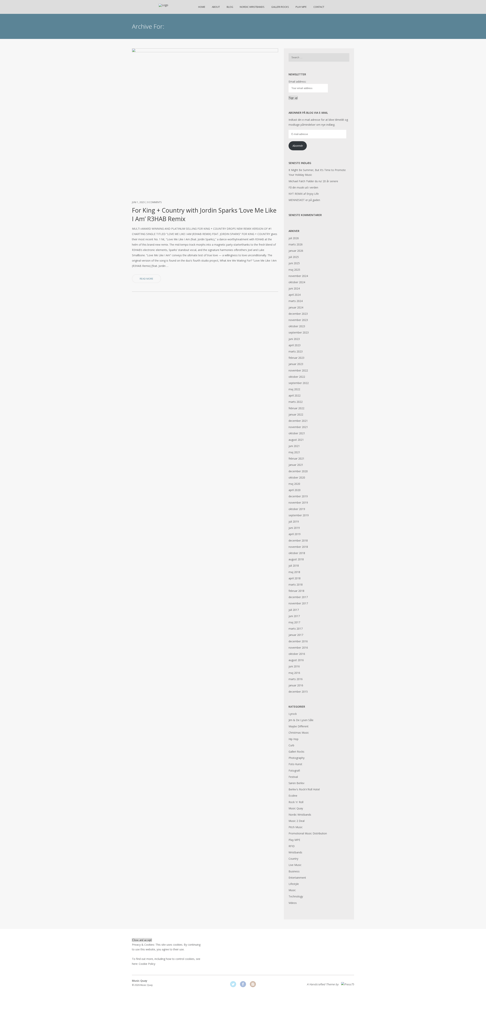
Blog (230, 7)
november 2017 (298, 603)
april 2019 (295, 534)
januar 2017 (296, 635)
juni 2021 (294, 446)
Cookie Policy (147, 964)
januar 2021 (296, 465)
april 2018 (295, 578)
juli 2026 (294, 238)
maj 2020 (294, 484)
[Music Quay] (163, 5)
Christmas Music (299, 732)
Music (292, 890)
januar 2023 (296, 364)
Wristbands (295, 852)
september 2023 (299, 332)
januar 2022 (296, 414)
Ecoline (293, 795)
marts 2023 (296, 351)
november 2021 (298, 427)
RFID (292, 846)
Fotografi (294, 770)
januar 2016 (296, 685)
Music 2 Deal (297, 821)
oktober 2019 (297, 509)
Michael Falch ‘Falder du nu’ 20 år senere (313, 181)
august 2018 (296, 559)
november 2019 (298, 502)
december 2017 (298, 597)
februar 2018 (296, 591)
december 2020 (298, 471)
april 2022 (295, 395)
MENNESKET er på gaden (304, 200)
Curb (291, 745)
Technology (296, 896)
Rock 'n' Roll (296, 802)
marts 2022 (296, 402)
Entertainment (297, 877)
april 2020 (295, 490)
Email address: (297, 81)
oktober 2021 (297, 433)
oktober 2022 (297, 376)
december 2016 (298, 641)
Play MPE (301, 7)
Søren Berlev (296, 783)
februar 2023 (296, 357)
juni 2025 (294, 263)
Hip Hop (293, 739)
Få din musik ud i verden (303, 187)
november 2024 (298, 276)
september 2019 (299, 515)
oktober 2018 (297, 553)
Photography (297, 758)
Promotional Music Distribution (308, 833)
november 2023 (298, 320)
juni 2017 (294, 616)
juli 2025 (294, 257)
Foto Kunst (295, 764)
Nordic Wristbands (252, 7)
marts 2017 (296, 628)
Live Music (295, 865)
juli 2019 (294, 521)
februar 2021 (296, 458)
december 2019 (298, 496)
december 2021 (298, 421)
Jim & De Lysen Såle (301, 720)
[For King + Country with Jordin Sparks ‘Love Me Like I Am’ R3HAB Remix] (205, 51)
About (216, 7)
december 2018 (298, 540)
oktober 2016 (297, 654)
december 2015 (298, 691)
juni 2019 (294, 528)
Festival (293, 777)
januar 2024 (296, 307)
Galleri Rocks (280, 7)
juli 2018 (294, 565)
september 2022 (299, 383)
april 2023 (295, 345)
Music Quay (296, 808)
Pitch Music (296, 827)
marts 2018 (296, 584)
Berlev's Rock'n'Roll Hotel (304, 789)
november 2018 (298, 547)
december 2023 (298, 313)
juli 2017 (294, 610)
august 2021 (296, 439)
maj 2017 (294, 622)
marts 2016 (296, 679)
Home (201, 7)
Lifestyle (294, 884)
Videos (293, 903)
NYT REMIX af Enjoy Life (304, 194)
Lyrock (293, 714)
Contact (318, 7)
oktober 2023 (297, 326)
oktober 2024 (297, 282)
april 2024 (295, 294)
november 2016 (298, 647)
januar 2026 (296, 250)
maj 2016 (294, 673)
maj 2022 (294, 389)
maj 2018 (294, 572)
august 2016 (296, 660)
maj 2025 (294, 269)
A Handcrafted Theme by (323, 984)
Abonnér (298, 145)
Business (294, 871)
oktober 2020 (297, 477)
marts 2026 (296, 244)
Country (293, 858)
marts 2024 (296, 301)
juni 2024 (294, 288)
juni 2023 (294, 339)
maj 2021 (294, 452)
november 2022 (298, 370)
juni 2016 (294, 666)
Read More (146, 278)
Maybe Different (298, 726)
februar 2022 (296, 408)
